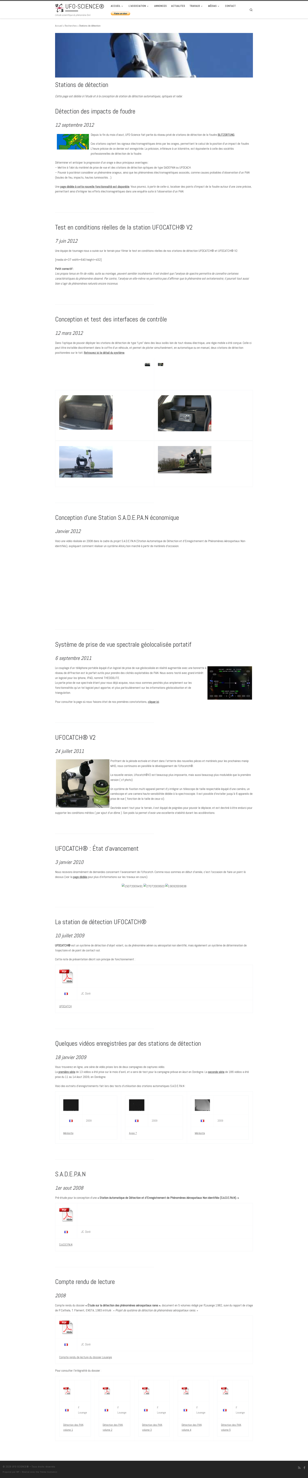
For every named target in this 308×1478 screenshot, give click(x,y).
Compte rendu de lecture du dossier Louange (85, 1357)
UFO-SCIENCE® (20, 1466)
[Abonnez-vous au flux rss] (299, 1468)
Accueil (58, 25)
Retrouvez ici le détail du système (104, 353)
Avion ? (133, 1133)
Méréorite (68, 1133)
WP (17, 1472)
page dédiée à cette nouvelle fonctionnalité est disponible (94, 186)
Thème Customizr (48, 1472)
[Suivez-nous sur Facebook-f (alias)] (304, 1468)
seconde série (216, 1072)
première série (66, 1072)
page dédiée (80, 877)
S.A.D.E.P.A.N (65, 1245)
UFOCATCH (65, 1006)
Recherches (71, 25)
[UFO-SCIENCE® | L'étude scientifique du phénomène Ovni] (59, 7)
